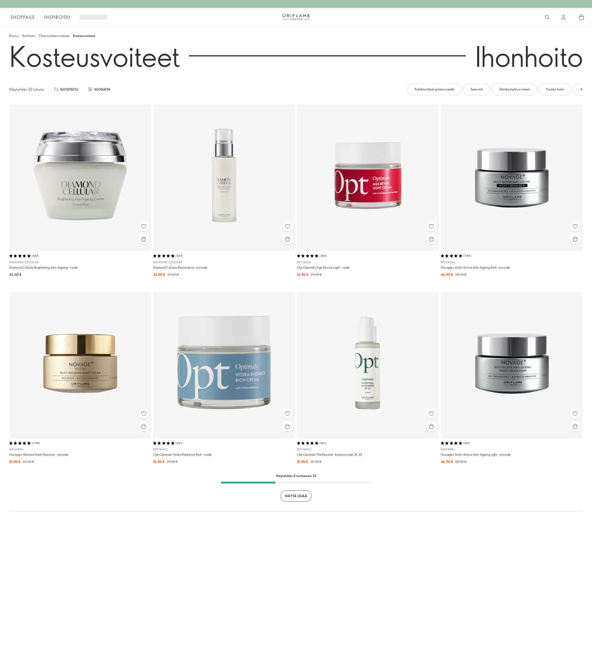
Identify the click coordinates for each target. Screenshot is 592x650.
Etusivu (14, 36)
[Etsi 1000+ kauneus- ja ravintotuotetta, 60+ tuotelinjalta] (547, 17)
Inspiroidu (57, 17)
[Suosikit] (144, 226)
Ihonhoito (28, 36)
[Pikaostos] (144, 239)
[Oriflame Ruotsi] (296, 17)
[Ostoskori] (581, 17)
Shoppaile (22, 17)
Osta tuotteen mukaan (54, 36)
